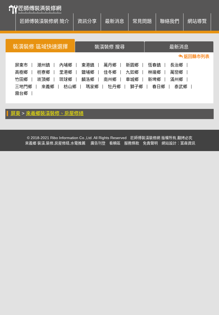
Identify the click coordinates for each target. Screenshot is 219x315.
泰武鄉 (180, 86)
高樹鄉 (21, 72)
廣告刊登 (98, 143)
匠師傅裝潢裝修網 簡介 (44, 21)
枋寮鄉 (43, 72)
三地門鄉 (23, 86)
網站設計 (169, 143)
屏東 (15, 113)
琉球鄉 (65, 79)
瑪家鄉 (92, 86)
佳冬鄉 (110, 72)
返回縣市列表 (196, 56)
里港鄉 (65, 72)
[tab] (40, 45)
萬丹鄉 (110, 65)
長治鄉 (176, 65)
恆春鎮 (154, 65)
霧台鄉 (21, 93)
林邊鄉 (154, 72)
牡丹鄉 (114, 86)
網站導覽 (197, 21)
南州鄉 (110, 79)
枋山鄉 (70, 86)
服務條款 (131, 143)
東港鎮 (87, 65)
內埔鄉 (65, 65)
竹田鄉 (21, 79)
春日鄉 (158, 86)
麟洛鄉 (87, 79)
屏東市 (21, 65)
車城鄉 (132, 79)
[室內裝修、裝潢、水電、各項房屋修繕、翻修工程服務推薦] (36, 6)
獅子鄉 (136, 86)
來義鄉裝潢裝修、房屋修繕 (55, 113)
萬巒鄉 (176, 72)
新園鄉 (132, 65)
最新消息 (114, 21)
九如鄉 (132, 72)
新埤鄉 (154, 79)
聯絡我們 (169, 21)
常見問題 (142, 21)
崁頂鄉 (43, 79)
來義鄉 (47, 86)
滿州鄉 (176, 79)
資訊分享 (87, 21)
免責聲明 (150, 143)
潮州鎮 (43, 65)
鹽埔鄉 (87, 72)
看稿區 (114, 143)
